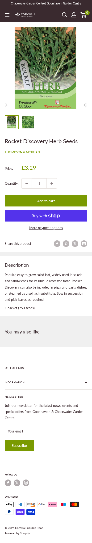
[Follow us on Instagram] (26, 483)
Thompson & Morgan (22, 152)
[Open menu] (7, 15)
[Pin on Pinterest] (66, 243)
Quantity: (12, 183)
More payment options (46, 228)
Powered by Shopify (17, 533)
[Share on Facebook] (57, 243)
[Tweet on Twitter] (75, 243)
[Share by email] (84, 243)
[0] (83, 15)
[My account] (73, 14)
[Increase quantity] (52, 183)
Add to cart (46, 201)
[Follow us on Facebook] (8, 483)
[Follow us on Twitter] (17, 483)
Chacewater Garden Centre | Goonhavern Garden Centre (46, 3)
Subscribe (19, 445)
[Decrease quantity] (27, 183)
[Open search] (64, 14)
